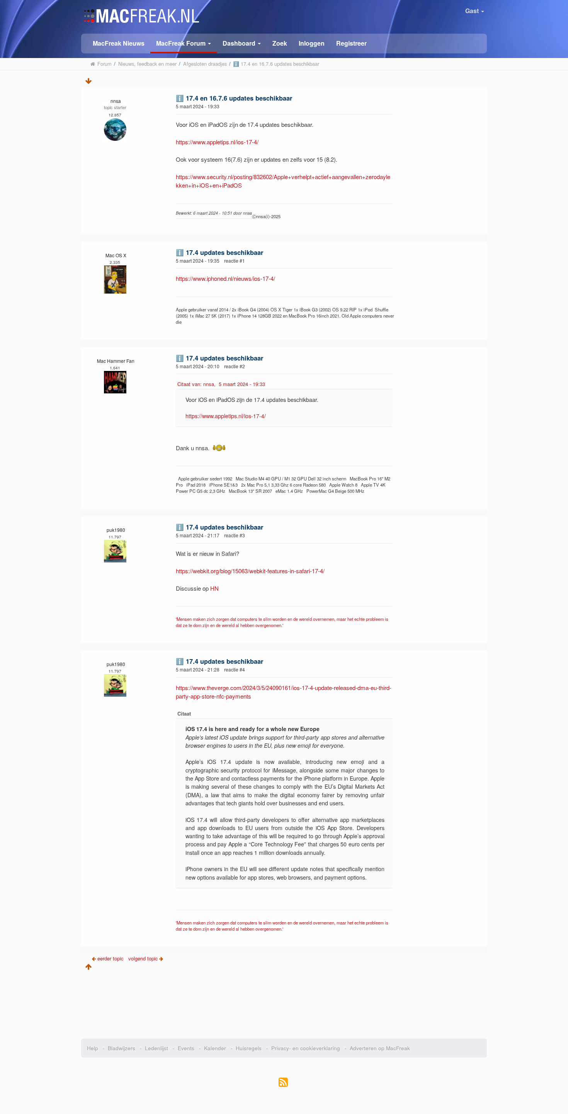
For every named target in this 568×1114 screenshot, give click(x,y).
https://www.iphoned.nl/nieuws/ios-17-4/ (225, 278)
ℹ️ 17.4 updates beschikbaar (219, 252)
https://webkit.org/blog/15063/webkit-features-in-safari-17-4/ (250, 571)
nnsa (116, 100)
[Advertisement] (284, 1002)
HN (214, 588)
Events (186, 1048)
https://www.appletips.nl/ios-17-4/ (217, 142)
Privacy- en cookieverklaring (305, 1048)
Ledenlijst (156, 1048)
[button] (183, 43)
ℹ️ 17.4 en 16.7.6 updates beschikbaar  (236, 98)
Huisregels (249, 1048)
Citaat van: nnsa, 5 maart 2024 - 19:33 (221, 384)
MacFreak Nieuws (119, 43)
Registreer (351, 43)
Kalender (215, 1048)
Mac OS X (115, 255)
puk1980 (116, 529)
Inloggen (312, 43)
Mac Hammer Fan (115, 360)
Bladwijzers (121, 1048)
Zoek (279, 43)
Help (92, 1048)
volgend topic (143, 958)
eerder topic (111, 958)
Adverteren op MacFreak (380, 1048)
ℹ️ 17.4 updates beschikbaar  (221, 357)
